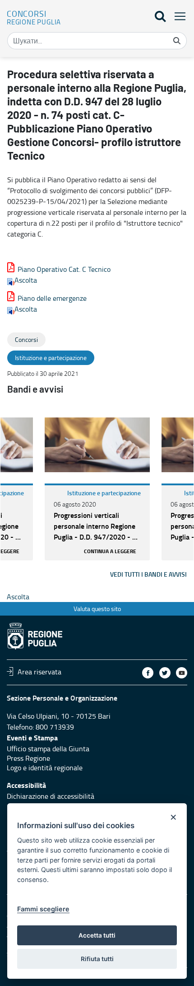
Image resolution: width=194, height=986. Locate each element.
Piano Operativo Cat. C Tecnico (64, 269)
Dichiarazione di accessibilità (50, 796)
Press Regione (28, 758)
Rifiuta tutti (97, 958)
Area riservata (39, 671)
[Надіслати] (177, 40)
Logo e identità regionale (45, 768)
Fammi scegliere (43, 909)
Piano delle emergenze (52, 298)
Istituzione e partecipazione (104, 492)
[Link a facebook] (147, 672)
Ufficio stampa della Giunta (48, 749)
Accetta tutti (97, 935)
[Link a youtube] (181, 672)
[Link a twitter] (165, 672)
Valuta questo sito (97, 608)
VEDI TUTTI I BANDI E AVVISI (148, 574)
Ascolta (25, 280)
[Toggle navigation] (177, 16)
